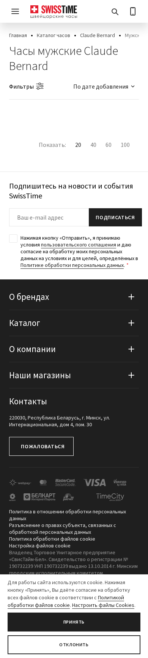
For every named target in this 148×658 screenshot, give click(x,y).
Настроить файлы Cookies (103, 605)
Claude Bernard (97, 35)
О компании (32, 348)
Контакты (28, 401)
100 (125, 144)
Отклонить (73, 644)
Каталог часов (53, 35)
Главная (18, 35)
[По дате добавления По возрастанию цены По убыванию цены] (100, 86)
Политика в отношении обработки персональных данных (67, 515)
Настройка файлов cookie (40, 545)
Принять (74, 622)
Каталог (24, 322)
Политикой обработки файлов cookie (66, 601)
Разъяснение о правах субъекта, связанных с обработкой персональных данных (62, 528)
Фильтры (21, 86)
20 (78, 144)
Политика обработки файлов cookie (52, 538)
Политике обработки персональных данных (72, 265)
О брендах (29, 296)
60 (108, 144)
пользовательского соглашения (78, 244)
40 (93, 144)
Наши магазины (40, 375)
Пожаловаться (43, 446)
